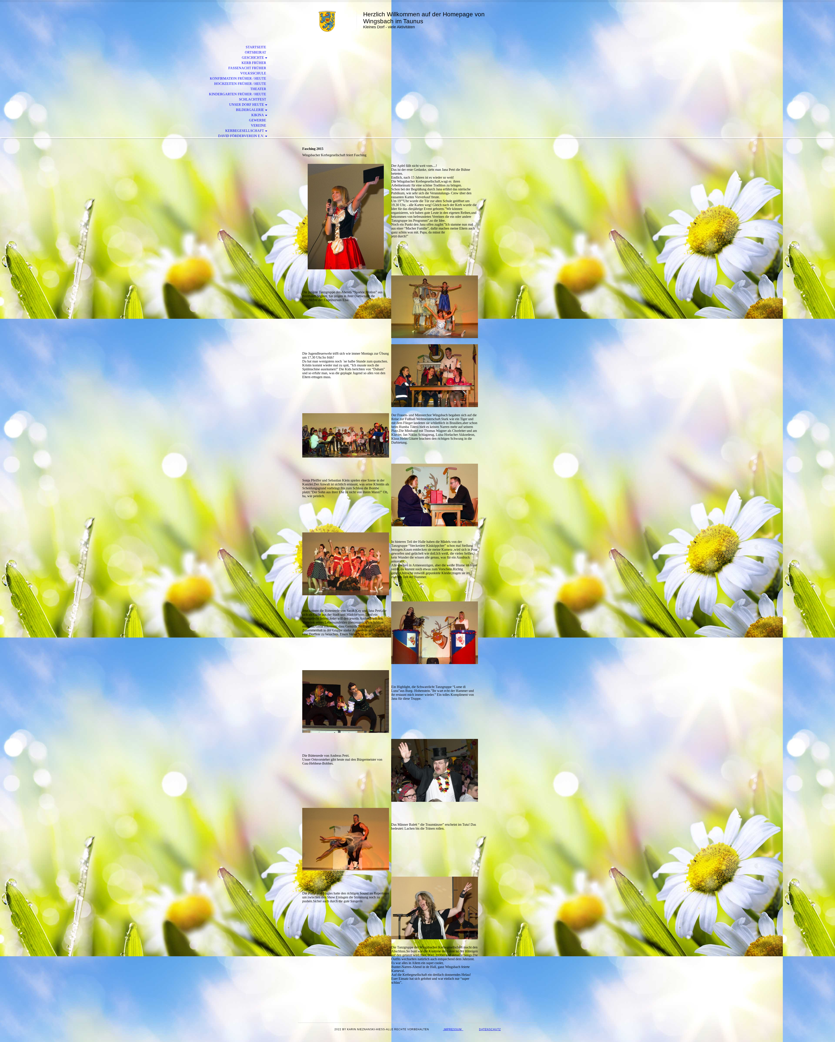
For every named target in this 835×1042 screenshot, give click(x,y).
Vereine (258, 125)
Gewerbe (257, 120)
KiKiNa (257, 115)
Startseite (256, 47)
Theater (258, 89)
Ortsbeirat (255, 52)
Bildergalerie (250, 110)
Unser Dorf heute (246, 104)
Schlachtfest (252, 99)
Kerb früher (254, 63)
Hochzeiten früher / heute (240, 84)
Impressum (453, 1029)
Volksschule (253, 73)
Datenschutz (490, 1029)
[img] (327, 21)
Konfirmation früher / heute (238, 78)
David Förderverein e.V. (241, 136)
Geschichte (253, 57)
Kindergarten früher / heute (237, 94)
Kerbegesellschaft (244, 131)
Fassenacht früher (247, 68)
